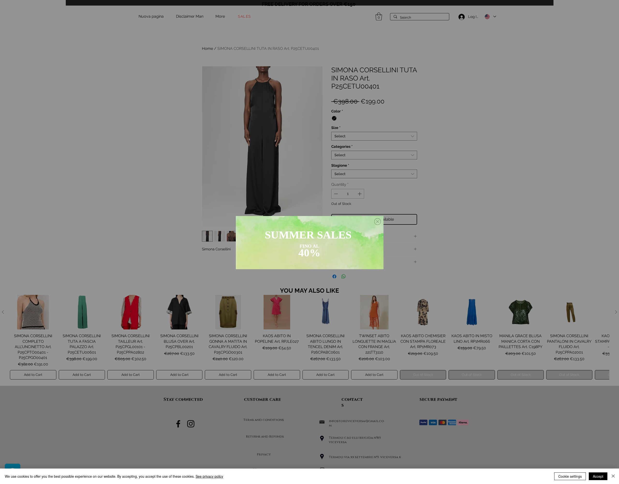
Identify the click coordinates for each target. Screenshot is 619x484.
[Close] (613, 476)
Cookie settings (570, 476)
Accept (598, 476)
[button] (377, 221)
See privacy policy (209, 476)
